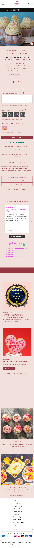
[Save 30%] (17, 423)
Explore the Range (17, 495)
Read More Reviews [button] (17, 236)
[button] (13, 75)
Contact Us (17, 503)
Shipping (14, 84)
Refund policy (17, 517)
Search (17, 501)
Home (8, 50)
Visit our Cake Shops (16, 533)
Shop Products (22, 50)
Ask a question (17, 184)
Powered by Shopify (17, 546)
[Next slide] (31, 221)
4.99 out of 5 (21, 243)
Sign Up (17, 529)
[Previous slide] (2, 221)
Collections (14, 50)
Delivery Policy (17, 509)
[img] (10, 207)
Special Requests (17, 181)
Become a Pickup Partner (17, 522)
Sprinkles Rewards (17, 506)
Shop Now (17, 450)
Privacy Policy (17, 514)
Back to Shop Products (18, 270)
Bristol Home (17, 519)
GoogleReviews (17, 525)
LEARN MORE (9, 368)
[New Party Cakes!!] (17, 469)
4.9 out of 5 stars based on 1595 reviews (17, 146)
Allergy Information (17, 177)
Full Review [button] (10, 230)
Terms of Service (17, 511)
